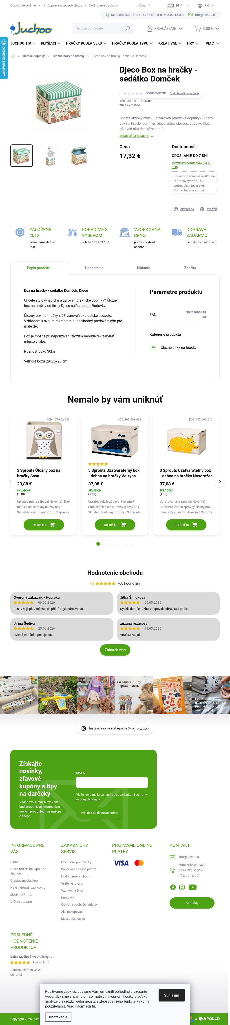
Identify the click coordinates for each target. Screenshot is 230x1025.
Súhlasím (171, 995)
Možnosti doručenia (191, 165)
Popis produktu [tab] (39, 268)
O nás (14, 862)
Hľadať (127, 28)
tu (93, 1006)
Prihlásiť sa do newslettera (99, 813)
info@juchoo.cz (189, 857)
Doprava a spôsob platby (64, 5)
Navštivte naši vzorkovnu (27, 887)
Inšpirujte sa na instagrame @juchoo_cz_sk (119, 728)
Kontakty (67, 897)
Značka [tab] (190, 268)
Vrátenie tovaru (21, 901)
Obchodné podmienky (25, 5)
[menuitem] (23, 43)
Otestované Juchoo (24, 880)
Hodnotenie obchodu (103, 5)
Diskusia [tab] (144, 268)
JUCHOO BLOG (21, 894)
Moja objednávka (73, 918)
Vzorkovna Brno (72, 890)
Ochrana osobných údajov (79, 904)
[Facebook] (173, 886)
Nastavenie (58, 1017)
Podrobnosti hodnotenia (184, 93)
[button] (98, 543)
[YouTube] (193, 886)
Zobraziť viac (115, 650)
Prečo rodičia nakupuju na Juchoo (28, 871)
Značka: (129, 105)
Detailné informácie (134, 136)
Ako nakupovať (71, 911)
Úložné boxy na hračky (179, 347)
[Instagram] (182, 886)
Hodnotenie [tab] (94, 268)
